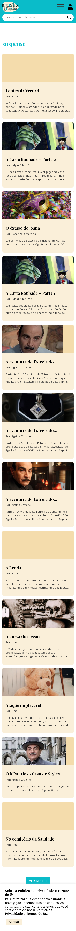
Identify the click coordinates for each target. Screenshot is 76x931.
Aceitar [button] (14, 921)
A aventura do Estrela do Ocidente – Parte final (30, 364)
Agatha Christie (21, 367)
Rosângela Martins (24, 233)
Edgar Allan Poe (22, 165)
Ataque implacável (23, 705)
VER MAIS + (38, 881)
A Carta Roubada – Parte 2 (31, 159)
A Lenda (13, 567)
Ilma (15, 642)
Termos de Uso (37, 914)
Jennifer (17, 96)
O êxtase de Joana (23, 228)
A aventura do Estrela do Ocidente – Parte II (30, 433)
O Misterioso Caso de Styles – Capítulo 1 (34, 776)
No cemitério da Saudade (30, 839)
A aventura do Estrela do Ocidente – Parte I (30, 501)
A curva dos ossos (23, 636)
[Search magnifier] (69, 17)
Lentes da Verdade (24, 90)
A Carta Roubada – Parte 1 (30, 293)
